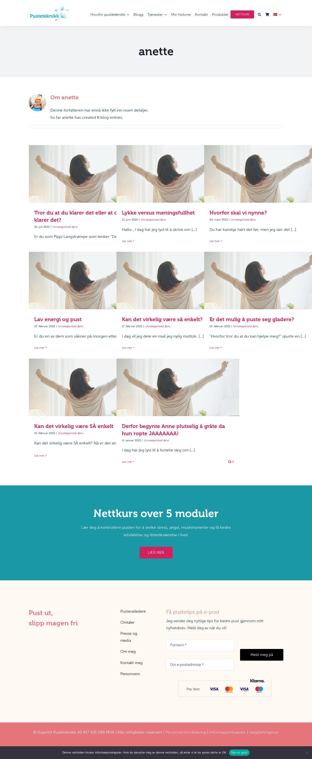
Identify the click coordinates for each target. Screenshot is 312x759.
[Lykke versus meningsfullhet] (178, 174)
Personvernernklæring (185, 732)
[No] (307, 753)
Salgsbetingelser (264, 732)
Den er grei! (239, 752)
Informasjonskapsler (227, 732)
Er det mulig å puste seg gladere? (265, 276)
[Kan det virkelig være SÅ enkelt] (90, 387)
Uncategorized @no (64, 226)
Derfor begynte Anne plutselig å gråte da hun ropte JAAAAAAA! (178, 379)
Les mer (127, 241)
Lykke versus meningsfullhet (178, 169)
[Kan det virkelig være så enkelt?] (178, 280)
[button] (258, 14)
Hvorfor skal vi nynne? (265, 169)
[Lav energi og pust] (90, 280)
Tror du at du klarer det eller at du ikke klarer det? (90, 169)
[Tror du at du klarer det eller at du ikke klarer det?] (90, 174)
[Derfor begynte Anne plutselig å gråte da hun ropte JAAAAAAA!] (178, 387)
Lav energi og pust (90, 276)
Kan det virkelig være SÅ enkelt (90, 383)
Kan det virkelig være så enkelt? (178, 276)
